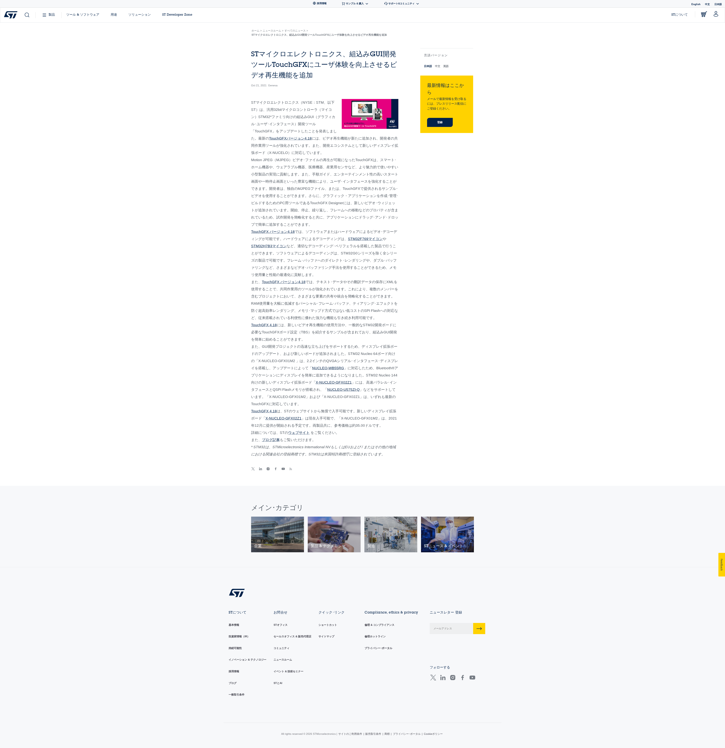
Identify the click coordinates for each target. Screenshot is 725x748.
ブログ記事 (271, 440)
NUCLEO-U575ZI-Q (343, 390)
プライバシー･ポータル (378, 648)
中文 (707, 4)
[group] (277, 534)
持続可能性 (235, 648)
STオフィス (281, 624)
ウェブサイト (299, 433)
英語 (446, 66)
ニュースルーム (283, 659)
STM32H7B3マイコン (269, 246)
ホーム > (256, 30)
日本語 (428, 66)
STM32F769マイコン (365, 239)
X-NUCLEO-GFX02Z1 (334, 382)
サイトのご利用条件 (350, 733)
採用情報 (234, 671)
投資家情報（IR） (239, 636)
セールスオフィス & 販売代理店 (292, 636)
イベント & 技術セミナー (288, 671)
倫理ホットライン (375, 636)
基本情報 (234, 624)
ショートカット (328, 624)
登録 (440, 122)
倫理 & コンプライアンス (379, 624)
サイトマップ (326, 636)
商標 (387, 733)
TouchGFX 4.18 (264, 325)
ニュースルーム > (273, 30)
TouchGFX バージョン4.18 (273, 232)
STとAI (278, 683)
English (695, 4)
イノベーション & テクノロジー (247, 659)
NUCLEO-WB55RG (328, 368)
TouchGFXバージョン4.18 (290, 138)
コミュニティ (281, 648)
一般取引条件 (236, 694)
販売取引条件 (373, 733)
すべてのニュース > (296, 30)
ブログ (233, 683)
